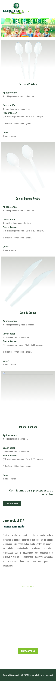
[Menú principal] (50, 8)
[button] (12, 503)
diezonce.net (48, 675)
